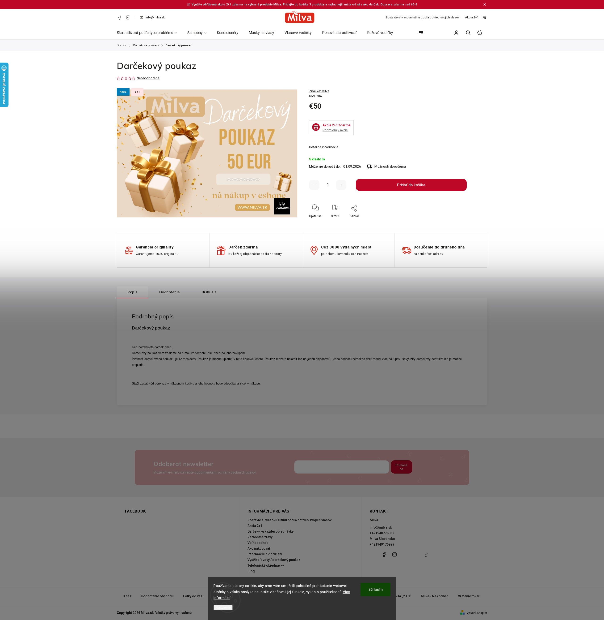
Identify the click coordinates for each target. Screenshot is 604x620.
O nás (127, 596)
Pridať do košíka (411, 185)
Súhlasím (376, 589)
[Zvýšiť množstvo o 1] (341, 185)
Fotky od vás (192, 596)
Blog (251, 571)
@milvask (426, 557)
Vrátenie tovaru (470, 596)
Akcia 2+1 (471, 17)
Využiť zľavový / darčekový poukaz (273, 560)
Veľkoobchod (257, 543)
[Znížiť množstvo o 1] (314, 185)
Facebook (119, 17)
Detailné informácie (323, 147)
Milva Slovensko (382, 539)
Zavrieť (469, 222)
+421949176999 (382, 544)
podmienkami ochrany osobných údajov (226, 472)
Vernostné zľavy (260, 537)
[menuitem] (149, 32)
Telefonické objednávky (265, 565)
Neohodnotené (148, 78)
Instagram (128, 17)
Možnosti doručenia (390, 166)
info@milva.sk (381, 527)
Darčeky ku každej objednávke (270, 531)
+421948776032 (382, 533)
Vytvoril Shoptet (476, 613)
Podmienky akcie (335, 130)
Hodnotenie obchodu (157, 596)
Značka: (319, 91)
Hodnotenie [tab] (169, 292)
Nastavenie (223, 607)
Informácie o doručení (264, 554)
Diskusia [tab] (209, 292)
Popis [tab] (132, 292)
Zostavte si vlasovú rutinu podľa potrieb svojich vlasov (422, 17)
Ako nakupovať (258, 548)
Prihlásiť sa (401, 467)
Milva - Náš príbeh (435, 596)
